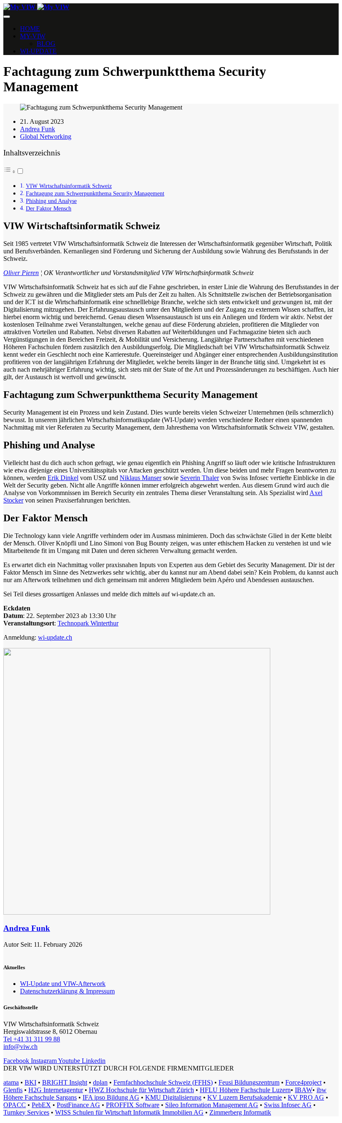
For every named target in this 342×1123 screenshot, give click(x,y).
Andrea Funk (26, 928)
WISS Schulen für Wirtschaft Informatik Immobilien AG (129, 1112)
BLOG (46, 43)
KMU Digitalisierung (173, 1097)
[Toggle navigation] (6, 16)
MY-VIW (32, 36)
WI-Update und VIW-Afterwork (63, 983)
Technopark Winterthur (88, 623)
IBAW (303, 1089)
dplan (100, 1082)
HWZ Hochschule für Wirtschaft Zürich (141, 1089)
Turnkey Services (26, 1112)
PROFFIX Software (132, 1104)
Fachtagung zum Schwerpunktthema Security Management (95, 193)
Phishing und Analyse (51, 201)
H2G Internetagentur (55, 1089)
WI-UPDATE (38, 51)
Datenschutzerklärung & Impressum (67, 991)
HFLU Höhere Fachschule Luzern (245, 1089)
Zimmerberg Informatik (240, 1112)
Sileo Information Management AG (211, 1104)
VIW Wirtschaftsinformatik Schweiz (69, 186)
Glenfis (13, 1089)
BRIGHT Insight (64, 1082)
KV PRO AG (306, 1097)
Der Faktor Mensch (48, 208)
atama (11, 1082)
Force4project (303, 1082)
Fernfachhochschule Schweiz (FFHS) (163, 1082)
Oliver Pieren (21, 272)
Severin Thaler (199, 477)
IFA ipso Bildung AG (111, 1097)
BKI (30, 1082)
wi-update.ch (55, 637)
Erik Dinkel (63, 477)
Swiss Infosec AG (288, 1104)
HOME (30, 28)
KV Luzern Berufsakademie (244, 1097)
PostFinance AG (78, 1104)
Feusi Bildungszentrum (249, 1082)
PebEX (41, 1104)
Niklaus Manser (140, 477)
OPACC (14, 1104)
